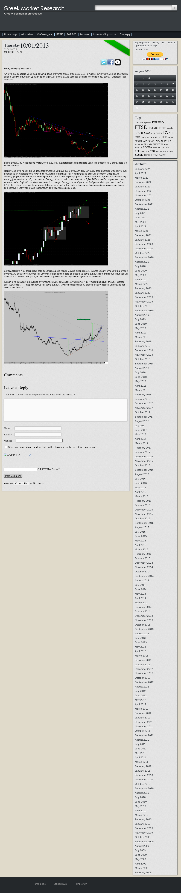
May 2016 (140, 487)
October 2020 (142, 253)
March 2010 (141, 815)
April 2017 (140, 438)
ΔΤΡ (137, 137)
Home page (10, 34)
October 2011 (142, 730)
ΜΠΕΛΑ (138, 148)
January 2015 (142, 558)
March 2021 (141, 230)
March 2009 (141, 868)
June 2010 (141, 801)
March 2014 (141, 602)
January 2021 (142, 239)
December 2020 (144, 244)
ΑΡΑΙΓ (154, 133)
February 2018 (143, 394)
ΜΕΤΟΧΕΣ (10, 52)
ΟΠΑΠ (168, 147)
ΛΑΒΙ (143, 144)
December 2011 (144, 722)
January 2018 (142, 399)
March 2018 (141, 390)
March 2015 (141, 549)
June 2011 (141, 748)
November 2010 (144, 779)
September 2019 (144, 310)
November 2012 (144, 673)
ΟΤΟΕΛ (145, 152)
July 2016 (140, 478)
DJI (142, 122)
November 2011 (144, 726)
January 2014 (142, 611)
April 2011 (140, 757)
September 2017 (144, 416)
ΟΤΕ (138, 151)
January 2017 (142, 452)
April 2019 (140, 332)
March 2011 (141, 761)
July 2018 (140, 372)
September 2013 (144, 629)
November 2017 (144, 407)
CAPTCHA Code (47, 469)
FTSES (162, 128)
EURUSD (158, 122)
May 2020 (140, 275)
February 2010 (143, 819)
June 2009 (141, 854)
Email (8, 434)
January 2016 (142, 505)
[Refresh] (30, 455)
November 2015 (144, 514)
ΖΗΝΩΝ (138, 141)
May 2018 (140, 381)
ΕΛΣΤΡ (156, 137)
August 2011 (142, 739)
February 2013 (143, 660)
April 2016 (140, 491)
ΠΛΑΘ (159, 151)
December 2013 (144, 615)
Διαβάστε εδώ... (142, 49)
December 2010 (144, 775)
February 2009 (143, 872)
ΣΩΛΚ (139, 154)
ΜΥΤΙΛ (147, 147)
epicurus (147, 122)
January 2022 (142, 186)
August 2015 (142, 527)
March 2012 (141, 708)
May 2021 (140, 222)
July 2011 (140, 744)
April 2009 (140, 863)
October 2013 (142, 624)
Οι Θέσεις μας (44, 34)
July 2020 (140, 266)
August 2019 (142, 314)
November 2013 (144, 620)
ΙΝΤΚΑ (167, 141)
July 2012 (140, 691)
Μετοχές (84, 34)
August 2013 (142, 633)
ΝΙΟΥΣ (160, 147)
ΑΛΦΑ (147, 133)
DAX (137, 122)
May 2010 (140, 806)
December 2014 (144, 562)
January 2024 (142, 168)
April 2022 (140, 173)
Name (8, 428)
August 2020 (142, 261)
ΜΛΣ (166, 144)
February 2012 (143, 713)
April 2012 (140, 704)
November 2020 (144, 248)
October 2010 (142, 784)
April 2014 (140, 598)
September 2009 (144, 841)
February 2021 (143, 235)
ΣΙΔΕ (165, 151)
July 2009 (140, 850)
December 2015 (144, 509)
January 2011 (142, 770)
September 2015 (144, 522)
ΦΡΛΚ (155, 155)
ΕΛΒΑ (143, 138)
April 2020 (140, 279)
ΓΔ (165, 132)
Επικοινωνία (60, 883)
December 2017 (144, 403)
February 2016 (143, 500)
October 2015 (142, 518)
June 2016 (141, 483)
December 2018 (144, 350)
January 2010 (142, 823)
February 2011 (143, 766)
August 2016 (142, 474)
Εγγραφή (125, 34)
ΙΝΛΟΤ (159, 140)
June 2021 (141, 217)
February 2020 (143, 288)
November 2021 (144, 195)
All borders (27, 34)
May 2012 (140, 699)
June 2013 (141, 642)
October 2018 (142, 359)
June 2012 (141, 695)
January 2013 (142, 664)
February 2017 (143, 447)
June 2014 (141, 589)
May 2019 (140, 328)
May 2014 (140, 593)
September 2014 (144, 576)
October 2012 (142, 677)
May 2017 (140, 434)
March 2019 (141, 337)
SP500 (139, 133)
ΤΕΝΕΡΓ (148, 155)
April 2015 (140, 545)
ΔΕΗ (19, 52)
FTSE (59, 34)
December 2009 (144, 828)
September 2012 (144, 682)
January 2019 (142, 345)
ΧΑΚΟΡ (162, 155)
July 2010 (140, 797)
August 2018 (142, 368)
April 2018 (140, 385)
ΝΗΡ (155, 148)
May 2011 (140, 753)
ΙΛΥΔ (144, 141)
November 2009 (144, 832)
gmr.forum (81, 883)
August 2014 (142, 580)
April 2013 (140, 651)
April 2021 (140, 226)
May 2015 (140, 540)
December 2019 (144, 297)
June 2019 (141, 323)
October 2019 (142, 306)
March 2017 (141, 443)
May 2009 (140, 859)
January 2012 (142, 717)
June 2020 (141, 270)
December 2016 (144, 456)
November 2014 (144, 567)
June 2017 (141, 430)
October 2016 (142, 465)
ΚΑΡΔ (137, 144)
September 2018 (144, 363)
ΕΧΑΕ (170, 137)
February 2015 (143, 553)
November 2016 (144, 461)
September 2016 (144, 469)
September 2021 (144, 204)
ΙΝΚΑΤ (151, 141)
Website (8, 440)
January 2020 (142, 292)
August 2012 (142, 686)
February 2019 (143, 341)
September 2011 (144, 735)
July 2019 (140, 319)
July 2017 (140, 425)
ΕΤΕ (163, 137)
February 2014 (143, 607)
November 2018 (144, 354)
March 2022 (141, 177)
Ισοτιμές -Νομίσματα (104, 34)
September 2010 (144, 788)
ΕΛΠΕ (150, 137)
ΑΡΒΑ (159, 133)
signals (170, 128)
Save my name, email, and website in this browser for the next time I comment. (52, 447)
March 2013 (141, 655)
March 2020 (141, 284)
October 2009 (142, 837)
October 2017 (142, 412)
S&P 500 (71, 34)
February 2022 (143, 182)
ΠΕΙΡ (152, 151)
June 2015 (141, 536)
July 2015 (140, 531)
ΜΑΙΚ (149, 144)
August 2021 (142, 208)
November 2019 (144, 301)
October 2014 (142, 571)
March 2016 (141, 496)
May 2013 (140, 646)
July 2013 (140, 638)
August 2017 (142, 421)
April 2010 (140, 810)
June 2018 (141, 376)
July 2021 (140, 213)
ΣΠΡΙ (171, 151)
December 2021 (144, 191)
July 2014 (140, 584)
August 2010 (142, 792)
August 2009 (142, 846)
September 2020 (144, 257)
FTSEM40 (153, 128)
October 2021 (142, 199)
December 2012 (144, 668)
